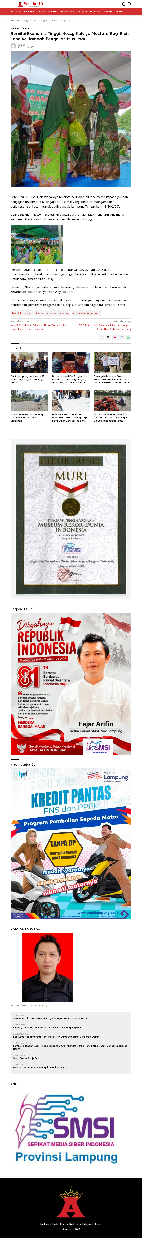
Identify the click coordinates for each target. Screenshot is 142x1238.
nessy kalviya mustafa (86, 313)
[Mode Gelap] (124, 4)
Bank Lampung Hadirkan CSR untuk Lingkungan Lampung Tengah (28, 379)
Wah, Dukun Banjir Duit (26, 1058)
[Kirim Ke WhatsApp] (128, 337)
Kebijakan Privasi (92, 1224)
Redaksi (74, 1224)
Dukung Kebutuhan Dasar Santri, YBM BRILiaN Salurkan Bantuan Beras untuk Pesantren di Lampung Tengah (112, 379)
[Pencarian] (129, 4)
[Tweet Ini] (108, 337)
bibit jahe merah (21, 313)
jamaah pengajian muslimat (52, 313)
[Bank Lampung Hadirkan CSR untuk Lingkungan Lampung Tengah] (29, 362)
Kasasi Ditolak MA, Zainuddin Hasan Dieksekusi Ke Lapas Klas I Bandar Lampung (39, 325)
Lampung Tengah (20, 27)
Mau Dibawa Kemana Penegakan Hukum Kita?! (40, 1067)
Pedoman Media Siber (53, 1224)
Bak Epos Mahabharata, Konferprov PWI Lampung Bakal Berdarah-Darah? (57, 1036)
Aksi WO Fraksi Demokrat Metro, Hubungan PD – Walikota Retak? (51, 1018)
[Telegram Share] (122, 337)
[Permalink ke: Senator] (13, 45)
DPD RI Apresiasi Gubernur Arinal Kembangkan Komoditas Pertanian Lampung (105, 325)
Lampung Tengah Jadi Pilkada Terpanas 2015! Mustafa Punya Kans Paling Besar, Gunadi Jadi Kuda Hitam (70, 1047)
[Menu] (13, 4)
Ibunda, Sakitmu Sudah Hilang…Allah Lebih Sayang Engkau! (47, 1027)
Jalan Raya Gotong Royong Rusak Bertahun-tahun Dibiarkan (27, 417)
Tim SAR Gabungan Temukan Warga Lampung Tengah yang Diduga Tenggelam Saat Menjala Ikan (111, 417)
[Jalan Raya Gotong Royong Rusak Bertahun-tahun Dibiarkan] (29, 400)
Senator (21, 44)
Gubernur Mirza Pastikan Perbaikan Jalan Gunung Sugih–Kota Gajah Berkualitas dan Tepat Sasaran (70, 417)
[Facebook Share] (101, 337)
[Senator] (30, 4)
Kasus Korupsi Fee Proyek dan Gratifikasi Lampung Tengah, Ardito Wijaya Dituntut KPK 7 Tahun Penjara (69, 379)
